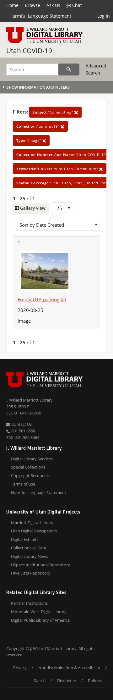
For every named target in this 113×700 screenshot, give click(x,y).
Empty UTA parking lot (42, 299)
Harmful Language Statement (40, 16)
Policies (95, 680)
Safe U (40, 680)
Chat (76, 5)
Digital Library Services (32, 459)
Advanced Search (96, 69)
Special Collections (28, 467)
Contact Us (21, 424)
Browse (32, 5)
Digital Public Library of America (40, 620)
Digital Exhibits (24, 539)
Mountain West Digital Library (39, 611)
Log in (103, 16)
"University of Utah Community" (57, 168)
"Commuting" (53, 112)
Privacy (20, 667)
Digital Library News (29, 556)
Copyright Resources (30, 475)
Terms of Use (23, 484)
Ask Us (53, 5)
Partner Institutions (29, 603)
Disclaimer (66, 680)
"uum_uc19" (38, 126)
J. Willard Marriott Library (29, 400)
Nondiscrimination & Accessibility (69, 667)
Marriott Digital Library (32, 522)
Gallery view (32, 208)
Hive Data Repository (31, 573)
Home (12, 5)
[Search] (68, 69)
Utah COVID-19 (29, 50)
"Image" (29, 140)
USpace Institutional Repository (40, 565)
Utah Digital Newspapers (34, 531)
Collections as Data (28, 548)
